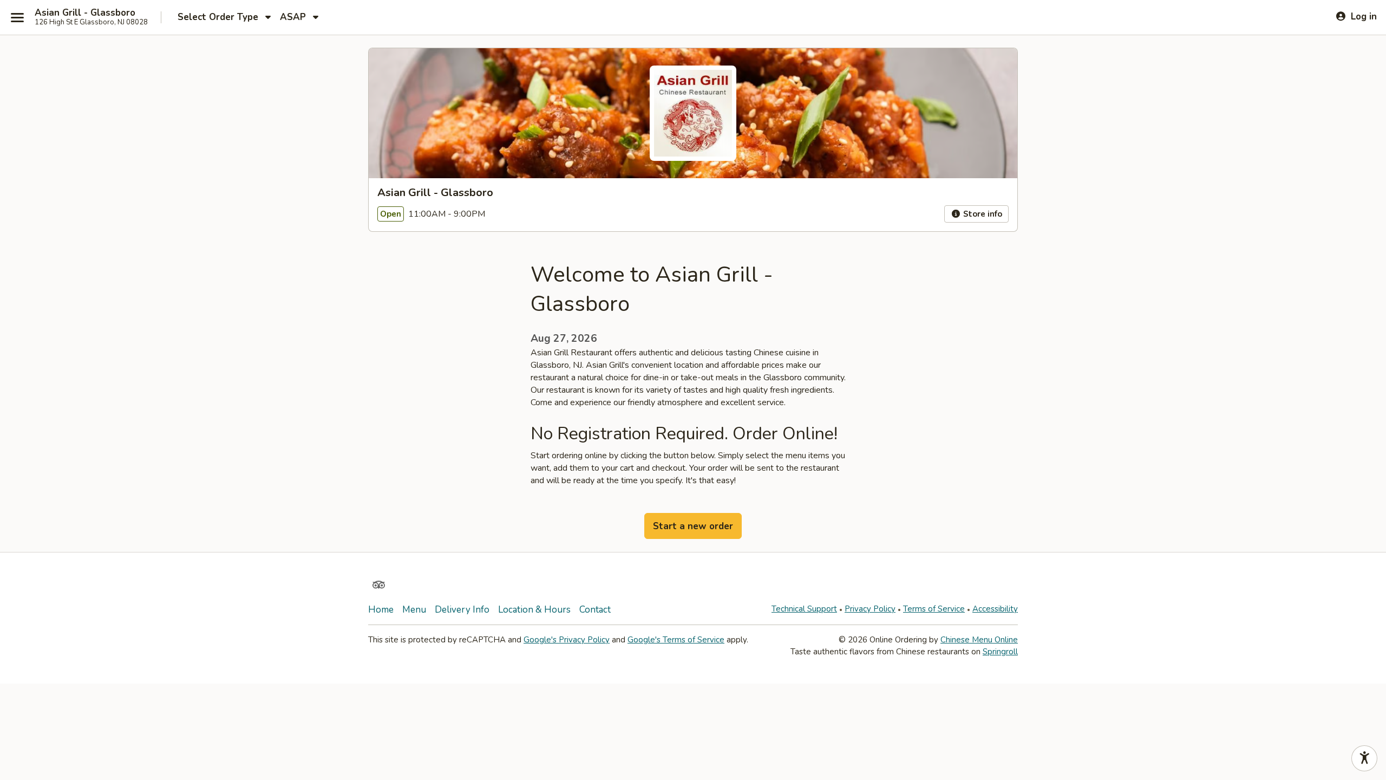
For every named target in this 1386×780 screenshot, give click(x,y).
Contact (595, 609)
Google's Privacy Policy (567, 639)
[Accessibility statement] (1364, 758)
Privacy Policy (870, 608)
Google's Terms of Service (675, 639)
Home (381, 609)
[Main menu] (17, 17)
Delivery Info (462, 609)
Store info (981, 214)
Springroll (1000, 651)
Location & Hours (534, 609)
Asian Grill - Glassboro (85, 13)
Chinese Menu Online (979, 639)
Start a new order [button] (693, 526)
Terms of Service (934, 608)
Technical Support (804, 608)
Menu (414, 609)
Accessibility (995, 608)
